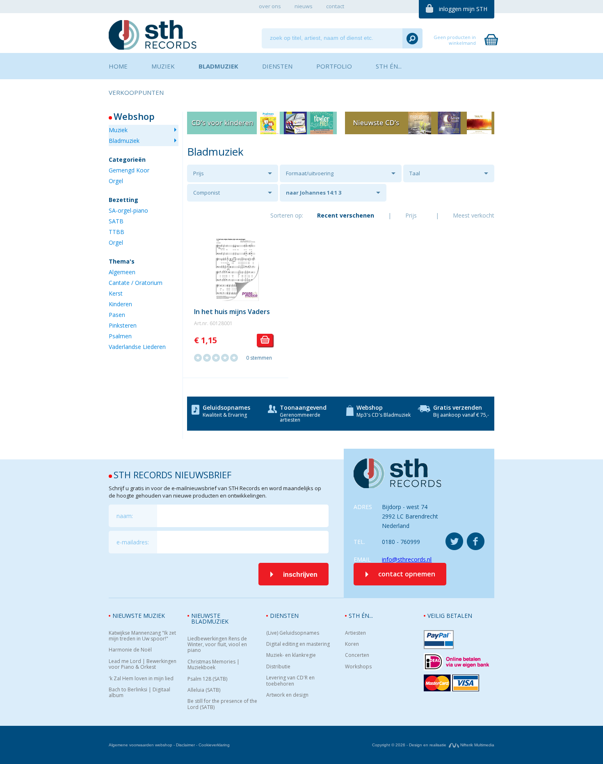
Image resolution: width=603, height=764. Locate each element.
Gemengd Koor (129, 170)
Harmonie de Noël (130, 650)
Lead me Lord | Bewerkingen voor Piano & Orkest (142, 664)
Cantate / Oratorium (135, 283)
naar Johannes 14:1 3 (313, 192)
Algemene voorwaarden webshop (140, 745)
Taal (414, 173)
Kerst (116, 293)
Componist (206, 192)
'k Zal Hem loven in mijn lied (141, 678)
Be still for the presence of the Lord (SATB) (222, 704)
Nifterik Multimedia (476, 745)
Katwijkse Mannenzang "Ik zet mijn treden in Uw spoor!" (142, 636)
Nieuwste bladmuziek (209, 618)
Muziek (118, 130)
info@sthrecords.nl (407, 559)
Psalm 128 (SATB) (207, 679)
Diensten (284, 615)
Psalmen (120, 336)
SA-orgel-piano (128, 210)
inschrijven (300, 574)
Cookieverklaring (214, 745)
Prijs (198, 173)
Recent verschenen (345, 215)
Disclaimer (185, 745)
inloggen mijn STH (463, 9)
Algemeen (122, 272)
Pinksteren (123, 325)
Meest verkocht (473, 215)
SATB (116, 221)
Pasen (117, 315)
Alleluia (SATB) (203, 690)
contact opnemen (406, 573)
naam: (124, 516)
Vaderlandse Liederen (137, 347)
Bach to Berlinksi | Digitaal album (139, 693)
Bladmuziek (124, 141)
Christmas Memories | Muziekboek (213, 665)
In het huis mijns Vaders (232, 311)
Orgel (116, 181)
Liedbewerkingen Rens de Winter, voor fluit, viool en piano (217, 645)
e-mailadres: (132, 542)
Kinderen (120, 304)
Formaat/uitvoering (309, 173)
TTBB (116, 232)
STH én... (361, 615)
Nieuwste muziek (138, 615)
